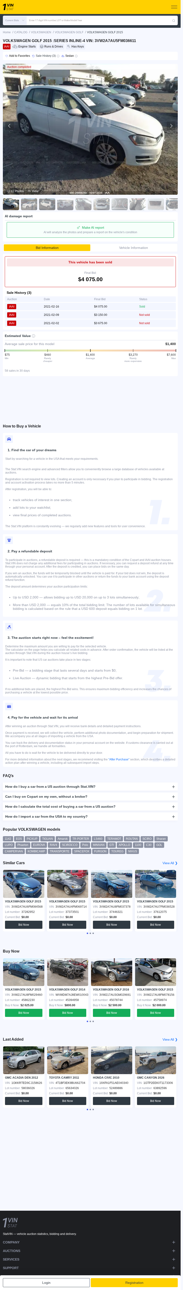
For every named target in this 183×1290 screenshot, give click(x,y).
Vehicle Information (133, 248)
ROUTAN (132, 838)
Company (11, 1242)
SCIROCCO (69, 845)
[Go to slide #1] (11, 204)
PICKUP (32, 838)
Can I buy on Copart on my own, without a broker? (46, 796)
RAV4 (53, 845)
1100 (138, 845)
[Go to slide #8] (138, 204)
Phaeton (22, 845)
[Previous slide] (9, 126)
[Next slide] (171, 126)
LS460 (98, 838)
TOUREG (117, 851)
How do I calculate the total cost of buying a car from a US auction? (60, 806)
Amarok (63, 838)
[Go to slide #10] (174, 204)
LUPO (9, 845)
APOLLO (124, 845)
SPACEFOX (81, 851)
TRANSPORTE (59, 851)
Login (46, 1283)
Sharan (161, 838)
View (35, 191)
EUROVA (39, 845)
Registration (134, 1283)
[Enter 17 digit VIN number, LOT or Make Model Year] (173, 20)
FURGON (100, 851)
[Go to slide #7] (120, 204)
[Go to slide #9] (156, 204)
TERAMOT (114, 838)
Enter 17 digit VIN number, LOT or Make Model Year (55, 20)
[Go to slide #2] (29, 204)
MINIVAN (99, 845)
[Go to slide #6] (101, 204)
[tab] (87, 933)
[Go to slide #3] (47, 204)
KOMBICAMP (36, 851)
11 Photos (17, 191)
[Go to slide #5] (83, 204)
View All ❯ (170, 863)
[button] (15, 20)
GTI (111, 845)
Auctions (11, 1251)
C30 (149, 845)
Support (11, 1268)
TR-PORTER (80, 838)
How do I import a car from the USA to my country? (46, 816)
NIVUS (132, 851)
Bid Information (47, 248)
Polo (85, 845)
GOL (159, 845)
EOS (19, 838)
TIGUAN (47, 838)
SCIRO (147, 838)
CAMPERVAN (14, 851)
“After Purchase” (118, 759)
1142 (8, 838)
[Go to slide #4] (65, 204)
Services (11, 1259)
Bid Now (23, 924)
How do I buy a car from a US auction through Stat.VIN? (50, 786)
